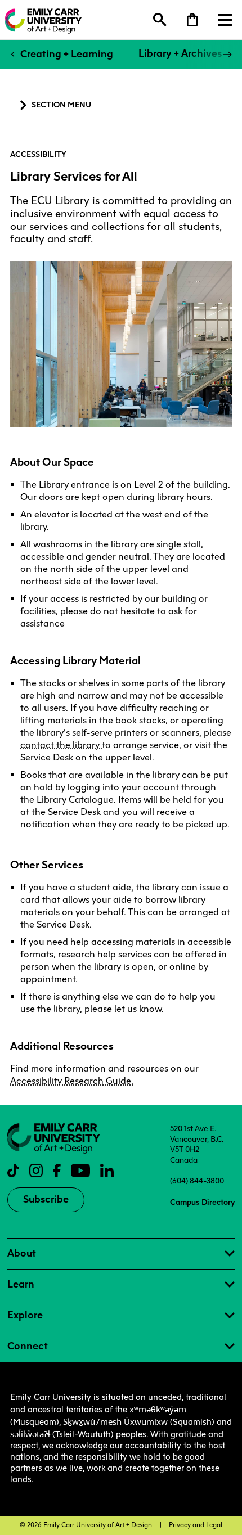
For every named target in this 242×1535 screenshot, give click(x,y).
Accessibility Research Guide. (71, 1080)
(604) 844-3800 (197, 1180)
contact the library (61, 745)
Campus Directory (202, 1202)
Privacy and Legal (195, 1525)
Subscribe (46, 1199)
